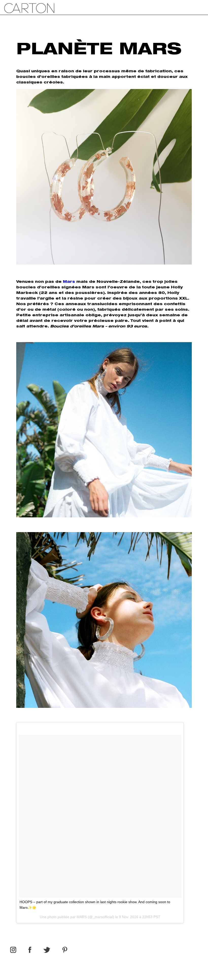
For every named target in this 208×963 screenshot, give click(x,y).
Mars (69, 282)
